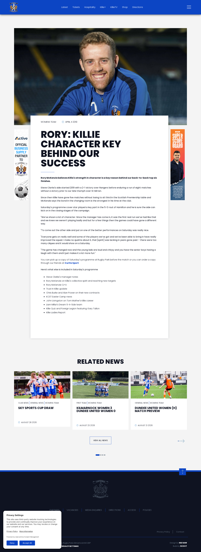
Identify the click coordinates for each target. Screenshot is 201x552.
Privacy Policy (163, 531)
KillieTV (113, 7)
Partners (55, 510)
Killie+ (103, 7)
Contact (180, 531)
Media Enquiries (93, 510)
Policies (147, 510)
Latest (64, 7)
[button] (181, 441)
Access (132, 510)
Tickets (76, 7)
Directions (137, 7)
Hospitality (89, 7)
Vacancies (72, 510)
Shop (125, 7)
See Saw (183, 543)
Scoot (183, 546)
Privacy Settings (69, 546)
